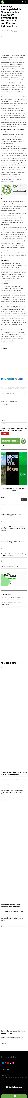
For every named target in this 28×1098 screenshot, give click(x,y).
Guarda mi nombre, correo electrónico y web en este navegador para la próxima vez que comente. (14, 429)
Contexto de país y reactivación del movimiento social (11, 515)
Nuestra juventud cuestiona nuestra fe (11, 602)
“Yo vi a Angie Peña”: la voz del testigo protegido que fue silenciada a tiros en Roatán (12, 918)
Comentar (5, 433)
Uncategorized (14, 31)
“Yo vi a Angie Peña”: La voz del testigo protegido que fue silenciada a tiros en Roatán (12, 792)
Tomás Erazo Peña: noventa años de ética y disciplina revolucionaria (13, 554)
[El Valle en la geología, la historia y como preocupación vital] (3, 537)
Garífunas (4, 1043)
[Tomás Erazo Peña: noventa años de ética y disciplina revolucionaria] (3, 550)
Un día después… (6, 445)
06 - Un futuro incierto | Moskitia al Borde (14, 489)
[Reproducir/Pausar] (15, 1096)
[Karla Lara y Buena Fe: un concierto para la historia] (14, 850)
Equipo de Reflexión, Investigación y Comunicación (14, 1077)
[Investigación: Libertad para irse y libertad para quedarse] (14, 718)
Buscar (3, 497)
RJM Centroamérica (7, 1079)
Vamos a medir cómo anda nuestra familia (12, 597)
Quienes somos (5, 1075)
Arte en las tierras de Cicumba (9, 566)
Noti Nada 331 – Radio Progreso (10, 393)
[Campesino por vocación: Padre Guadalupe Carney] (14, 977)
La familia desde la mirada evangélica (11, 599)
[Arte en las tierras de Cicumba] (3, 562)
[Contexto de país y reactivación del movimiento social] (3, 510)
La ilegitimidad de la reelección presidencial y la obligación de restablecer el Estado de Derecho (13, 528)
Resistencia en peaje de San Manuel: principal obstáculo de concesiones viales (15, 388)
